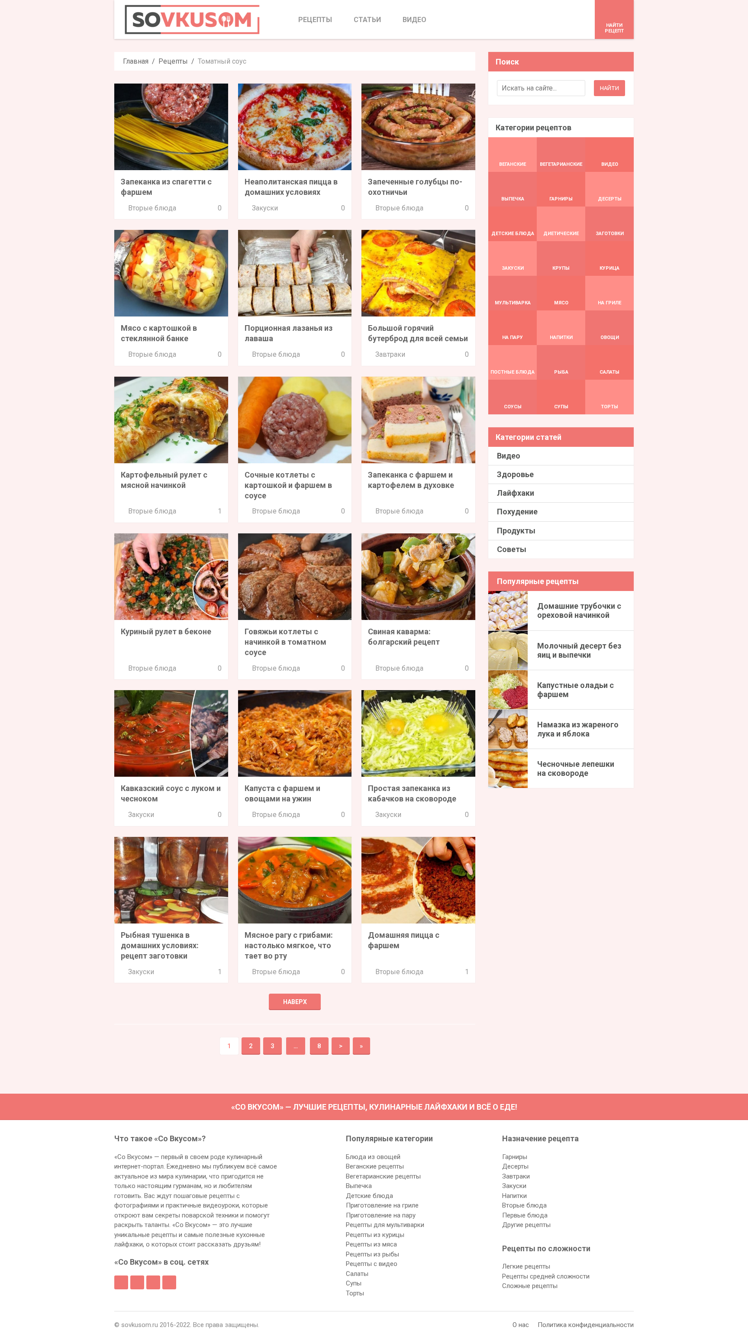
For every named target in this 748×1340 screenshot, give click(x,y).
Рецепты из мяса (371, 1244)
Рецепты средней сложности (546, 1276)
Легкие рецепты (526, 1266)
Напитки (514, 1196)
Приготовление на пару (381, 1215)
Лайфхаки (515, 492)
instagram (153, 1282)
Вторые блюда (152, 208)
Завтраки (390, 354)
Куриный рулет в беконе (166, 631)
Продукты (516, 530)
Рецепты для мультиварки (385, 1225)
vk (137, 1282)
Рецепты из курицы (375, 1235)
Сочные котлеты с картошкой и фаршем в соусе (288, 485)
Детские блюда (369, 1196)
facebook (121, 1282)
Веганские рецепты (375, 1166)
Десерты (515, 1166)
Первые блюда (525, 1215)
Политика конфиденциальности (586, 1325)
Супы (353, 1283)
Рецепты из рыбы (372, 1254)
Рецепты (173, 61)
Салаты (357, 1274)
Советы (511, 549)
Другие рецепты (526, 1225)
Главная (135, 61)
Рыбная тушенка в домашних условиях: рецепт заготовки (160, 945)
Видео (508, 455)
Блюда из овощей (373, 1157)
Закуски (265, 208)
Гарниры (514, 1157)
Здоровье (515, 474)
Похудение (517, 511)
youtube (169, 1282)
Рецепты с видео (371, 1264)
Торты (355, 1293)
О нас (521, 1325)
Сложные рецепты (530, 1286)
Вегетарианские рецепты (383, 1176)
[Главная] (192, 19)
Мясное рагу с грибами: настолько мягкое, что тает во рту (289, 945)
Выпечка (359, 1186)
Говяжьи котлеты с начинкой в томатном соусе (285, 642)
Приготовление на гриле (382, 1205)
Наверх (295, 1001)
